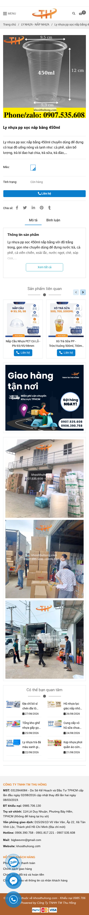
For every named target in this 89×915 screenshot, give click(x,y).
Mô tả (33, 220)
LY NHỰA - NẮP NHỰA (35, 24)
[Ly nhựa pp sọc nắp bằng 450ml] (44, 13)
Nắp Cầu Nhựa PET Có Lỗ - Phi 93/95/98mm (23, 344)
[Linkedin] (33, 208)
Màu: (6, 167)
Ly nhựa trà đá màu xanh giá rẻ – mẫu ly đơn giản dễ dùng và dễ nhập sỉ (31, 745)
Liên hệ (46, 193)
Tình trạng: (10, 182)
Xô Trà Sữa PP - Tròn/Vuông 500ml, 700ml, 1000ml (66, 344)
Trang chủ (9, 24)
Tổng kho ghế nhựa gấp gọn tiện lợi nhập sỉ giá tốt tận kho (31, 725)
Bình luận (53, 220)
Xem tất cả (45, 267)
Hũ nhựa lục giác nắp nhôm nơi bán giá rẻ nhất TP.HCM (73, 706)
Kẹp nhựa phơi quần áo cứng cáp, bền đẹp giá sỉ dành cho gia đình (73, 745)
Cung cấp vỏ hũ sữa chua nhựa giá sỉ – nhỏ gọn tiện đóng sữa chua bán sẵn (72, 725)
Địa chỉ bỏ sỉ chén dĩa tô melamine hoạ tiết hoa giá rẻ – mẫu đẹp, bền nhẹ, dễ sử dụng (31, 706)
